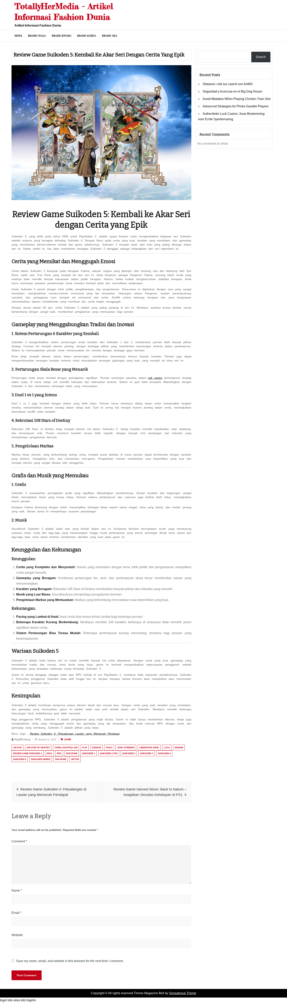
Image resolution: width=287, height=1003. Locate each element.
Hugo (109, 747)
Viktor (75, 759)
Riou (49, 753)
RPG (59, 753)
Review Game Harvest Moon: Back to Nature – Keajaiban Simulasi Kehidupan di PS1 (149, 792)
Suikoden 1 (88, 753)
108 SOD (17, 747)
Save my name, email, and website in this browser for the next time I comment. (70, 961)
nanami (179, 747)
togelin (31, 1000)
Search (261, 57)
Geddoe (96, 747)
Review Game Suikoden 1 (27, 753)
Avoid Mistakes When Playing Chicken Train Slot (236, 99)
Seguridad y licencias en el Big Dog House (232, 91)
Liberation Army (149, 747)
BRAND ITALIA (37, 35)
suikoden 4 (164, 753)
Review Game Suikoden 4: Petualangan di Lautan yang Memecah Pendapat (51, 792)
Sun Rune (60, 759)
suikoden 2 (128, 753)
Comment (19, 841)
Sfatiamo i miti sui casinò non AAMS (228, 84)
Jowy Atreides (126, 747)
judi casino (155, 377)
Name (17, 890)
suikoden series (40, 759)
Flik (84, 747)
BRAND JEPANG (61, 35)
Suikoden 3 (146, 753)
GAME (67, 739)
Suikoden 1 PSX (109, 753)
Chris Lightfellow (66, 747)
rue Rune (71, 753)
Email (16, 912)
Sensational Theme (182, 993)
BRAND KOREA (86, 35)
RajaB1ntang (22, 739)
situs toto (19, 1000)
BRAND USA (109, 35)
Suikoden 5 (19, 759)
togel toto (6, 1000)
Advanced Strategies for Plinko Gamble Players (235, 106)
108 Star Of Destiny (38, 747)
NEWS (18, 35)
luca (167, 747)
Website (17, 935)
